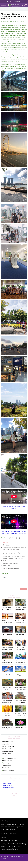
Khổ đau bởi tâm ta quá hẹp (9, 560)
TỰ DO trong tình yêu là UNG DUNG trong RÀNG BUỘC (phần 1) (7, 622)
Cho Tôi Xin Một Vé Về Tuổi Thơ (7, 688)
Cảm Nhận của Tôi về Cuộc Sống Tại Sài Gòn (20, 715)
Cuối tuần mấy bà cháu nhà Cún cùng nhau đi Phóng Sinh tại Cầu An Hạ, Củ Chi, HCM (14, 557)
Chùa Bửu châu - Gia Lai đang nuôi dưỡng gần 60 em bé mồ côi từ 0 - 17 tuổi (7, 648)
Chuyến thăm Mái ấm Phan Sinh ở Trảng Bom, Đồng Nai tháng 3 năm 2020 (20, 688)
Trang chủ (3, 9)
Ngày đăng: (5, 21)
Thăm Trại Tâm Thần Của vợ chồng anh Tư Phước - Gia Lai (20, 622)
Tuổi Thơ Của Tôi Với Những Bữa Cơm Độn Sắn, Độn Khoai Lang (20, 608)
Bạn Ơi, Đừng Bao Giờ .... (7, 674)
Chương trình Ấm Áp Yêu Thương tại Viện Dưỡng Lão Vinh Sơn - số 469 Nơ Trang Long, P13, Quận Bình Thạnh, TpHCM (20, 661)
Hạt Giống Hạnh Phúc (20, 727)
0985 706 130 (17, 1)
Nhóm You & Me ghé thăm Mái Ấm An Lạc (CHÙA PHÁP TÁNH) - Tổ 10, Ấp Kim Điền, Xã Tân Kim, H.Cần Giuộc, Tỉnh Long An (7, 728)
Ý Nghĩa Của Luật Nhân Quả (7, 714)
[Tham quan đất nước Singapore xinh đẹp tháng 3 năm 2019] (14, 5)
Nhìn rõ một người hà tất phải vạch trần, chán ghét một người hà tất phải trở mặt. (14, 552)
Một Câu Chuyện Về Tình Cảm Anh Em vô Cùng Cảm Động (7, 608)
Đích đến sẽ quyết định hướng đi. (11, 568)
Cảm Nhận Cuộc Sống (13, 9)
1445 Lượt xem (20, 21)
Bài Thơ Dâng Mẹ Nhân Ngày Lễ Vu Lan (7, 701)
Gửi (23, 589)
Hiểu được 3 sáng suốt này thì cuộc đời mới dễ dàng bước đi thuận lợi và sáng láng (14, 548)
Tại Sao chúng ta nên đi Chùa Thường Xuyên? (20, 701)
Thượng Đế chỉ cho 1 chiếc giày (10, 563)
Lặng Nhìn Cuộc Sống (21, 674)
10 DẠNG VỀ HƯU (7, 565)
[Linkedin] (13, 538)
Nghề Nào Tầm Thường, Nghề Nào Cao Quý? (20, 648)
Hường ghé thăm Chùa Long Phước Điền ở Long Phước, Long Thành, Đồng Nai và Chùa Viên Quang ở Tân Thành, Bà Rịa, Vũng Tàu (20, 635)
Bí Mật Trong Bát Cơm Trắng (7, 635)
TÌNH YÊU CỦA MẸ (7, 545)
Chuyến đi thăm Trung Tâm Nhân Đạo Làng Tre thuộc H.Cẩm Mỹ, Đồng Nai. (7, 661)
